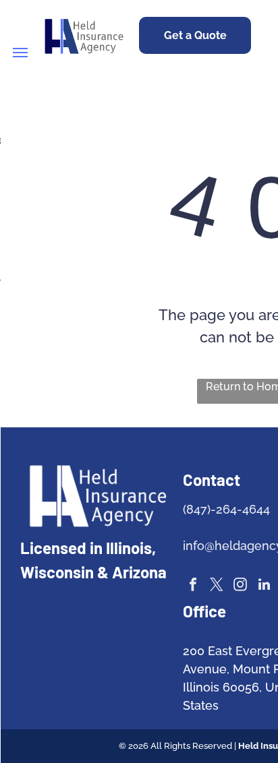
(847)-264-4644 (226, 509)
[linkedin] (264, 586)
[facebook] (193, 586)
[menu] (20, 52)
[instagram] (240, 586)
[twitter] (216, 586)
